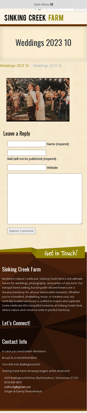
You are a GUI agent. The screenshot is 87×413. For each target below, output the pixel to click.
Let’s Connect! (16, 323)
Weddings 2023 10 (14, 65)
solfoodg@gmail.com (17, 387)
